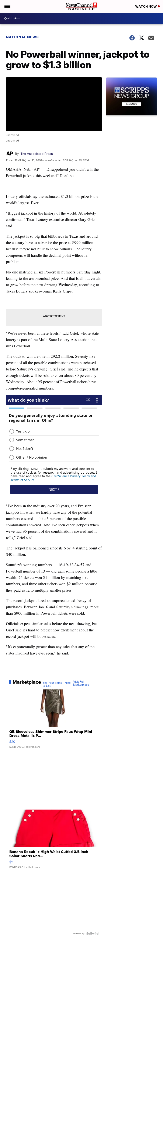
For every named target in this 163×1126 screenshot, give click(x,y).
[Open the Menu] (7, 6)
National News (22, 37)
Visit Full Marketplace (81, 683)
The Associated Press (36, 154)
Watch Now (146, 6)
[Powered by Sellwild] (92, 933)
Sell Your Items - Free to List (57, 684)
